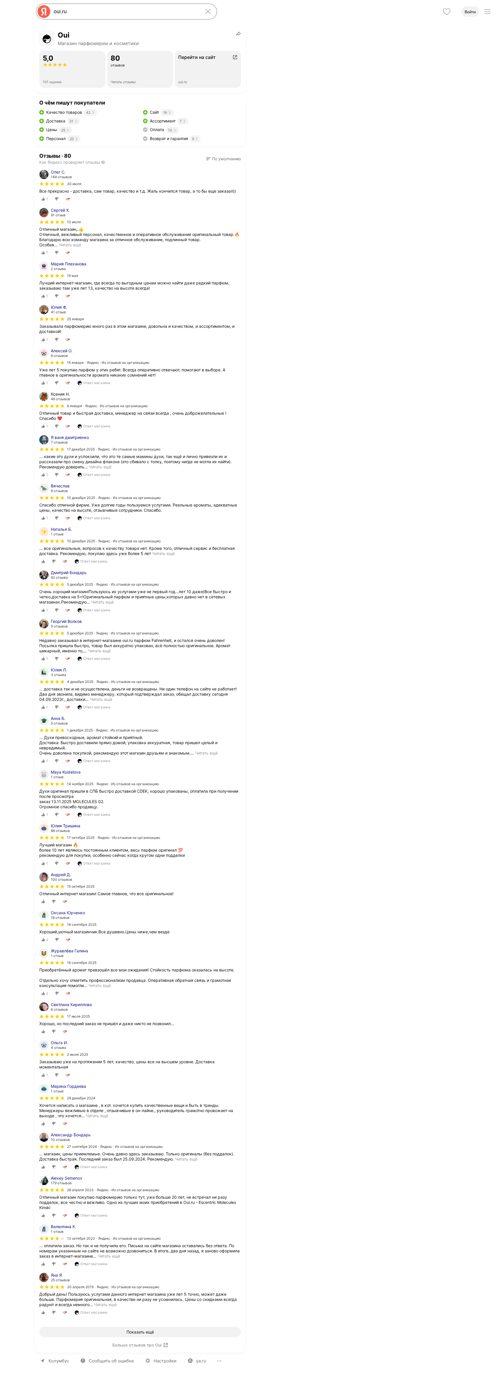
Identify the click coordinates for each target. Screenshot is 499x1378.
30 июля (74, 184)
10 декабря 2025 (81, 498)
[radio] (44, 199)
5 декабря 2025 (80, 584)
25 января (75, 319)
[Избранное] (446, 11)
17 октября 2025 (80, 837)
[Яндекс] (44, 11)
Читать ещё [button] (70, 244)
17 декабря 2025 (81, 449)
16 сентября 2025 (81, 962)
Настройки (165, 1361)
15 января (75, 362)
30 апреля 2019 (80, 1287)
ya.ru (201, 1361)
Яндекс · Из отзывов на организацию (118, 362)
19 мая (72, 275)
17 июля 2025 (78, 1016)
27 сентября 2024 (82, 1146)
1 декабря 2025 (80, 730)
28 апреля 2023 (80, 1190)
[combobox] (125, 11)
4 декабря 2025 (80, 681)
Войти (470, 12)
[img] (52, 184)
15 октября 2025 (80, 886)
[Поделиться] (238, 33)
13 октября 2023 (81, 1238)
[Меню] (487, 11)
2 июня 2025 (77, 1054)
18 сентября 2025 (81, 924)
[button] (223, 158)
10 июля (74, 222)
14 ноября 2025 (80, 784)
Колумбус (59, 1361)
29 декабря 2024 (81, 1098)
